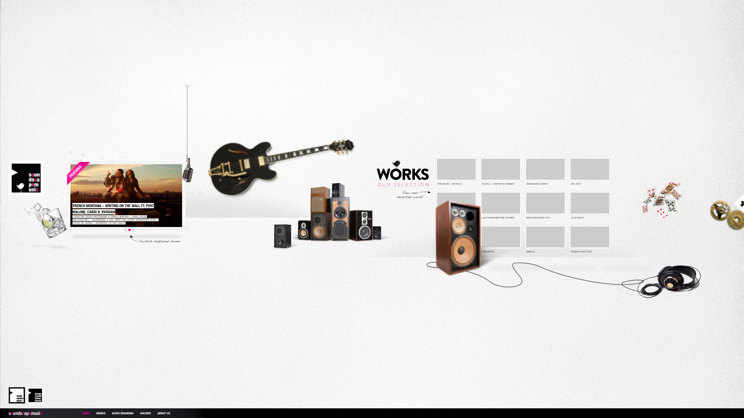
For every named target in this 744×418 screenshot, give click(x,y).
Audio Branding (122, 413)
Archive (145, 413)
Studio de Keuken (17, 395)
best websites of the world (7, 18)
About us (164, 413)
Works (100, 413)
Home (86, 413)
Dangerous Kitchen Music (35, 395)
